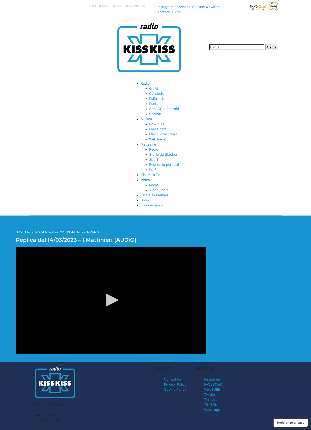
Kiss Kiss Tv (150, 175)
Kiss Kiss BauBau (154, 195)
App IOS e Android (164, 109)
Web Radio (157, 139)
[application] (111, 300)
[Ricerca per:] (236, 47)
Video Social (159, 190)
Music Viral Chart (163, 134)
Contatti (155, 114)
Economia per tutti (164, 164)
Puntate (155, 104)
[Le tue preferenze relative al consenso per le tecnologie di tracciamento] (291, 423)
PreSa (153, 170)
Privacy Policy (175, 384)
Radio (145, 83)
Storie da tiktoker (163, 154)
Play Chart (157, 129)
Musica (146, 119)
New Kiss (156, 124)
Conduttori (158, 93)
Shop (145, 200)
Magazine (148, 144)
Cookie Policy (175, 389)
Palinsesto (157, 98)
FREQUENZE (99, 6)
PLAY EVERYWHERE (129, 6)
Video (145, 180)
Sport (153, 159)
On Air (154, 88)
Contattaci (172, 379)
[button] (111, 300)
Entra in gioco (152, 205)
